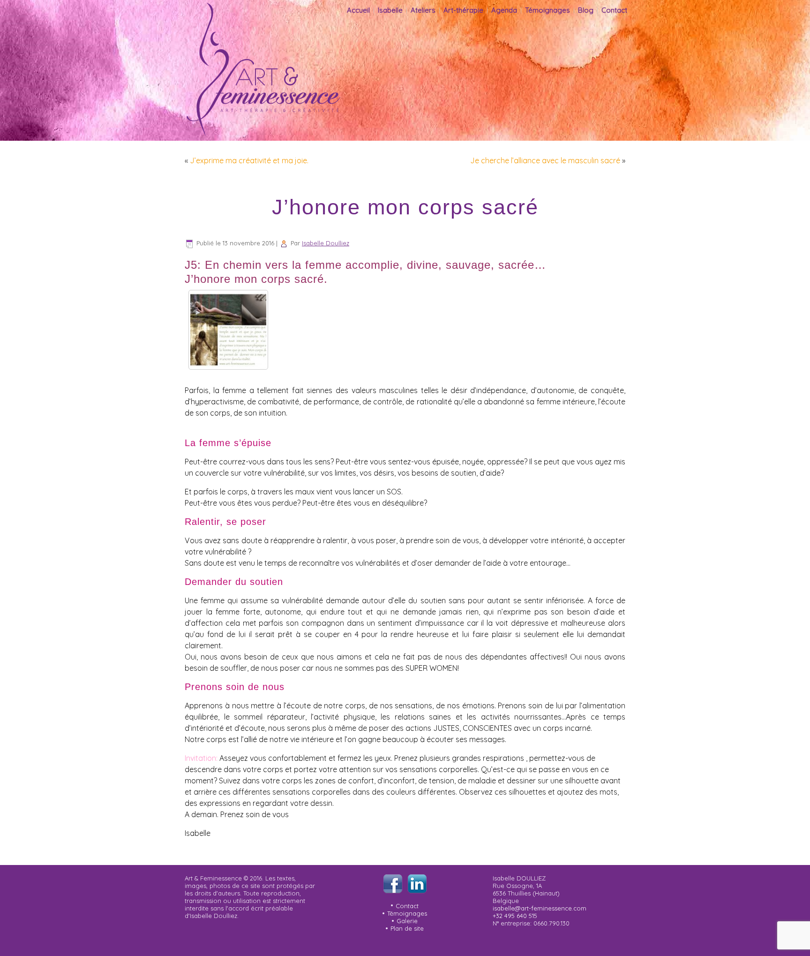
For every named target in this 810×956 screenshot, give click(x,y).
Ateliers (423, 10)
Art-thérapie (463, 10)
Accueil (358, 10)
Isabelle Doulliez (325, 243)
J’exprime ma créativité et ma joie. (249, 160)
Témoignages (547, 10)
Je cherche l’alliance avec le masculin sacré (545, 160)
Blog (585, 10)
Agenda (504, 10)
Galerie (407, 921)
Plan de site (407, 928)
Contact (614, 10)
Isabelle (390, 10)
